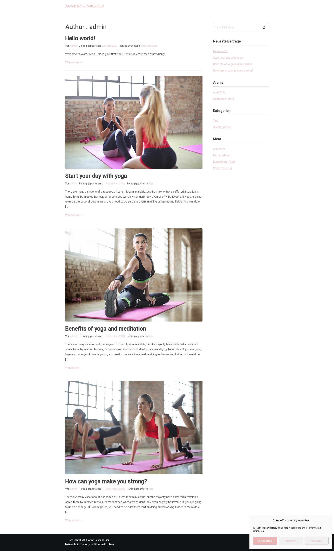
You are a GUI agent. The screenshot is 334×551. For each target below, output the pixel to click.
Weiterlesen (72, 62)
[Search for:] (241, 27)
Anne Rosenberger (84, 6)
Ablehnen (291, 541)
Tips (151, 183)
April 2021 (219, 92)
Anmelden (219, 149)
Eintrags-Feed (221, 155)
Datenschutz (72, 544)
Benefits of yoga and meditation (105, 328)
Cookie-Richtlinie (104, 544)
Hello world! (80, 38)
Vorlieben (316, 541)
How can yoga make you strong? (106, 481)
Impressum (87, 544)
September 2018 (223, 99)
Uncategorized (149, 46)
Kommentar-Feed (224, 162)
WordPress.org (222, 168)
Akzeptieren (265, 541)
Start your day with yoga (96, 176)
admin (73, 46)
